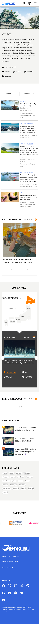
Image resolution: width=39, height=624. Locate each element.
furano (21, 481)
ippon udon (7, 488)
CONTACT (16, 556)
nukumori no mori (32, 186)
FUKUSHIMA (30, 202)
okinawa (22, 485)
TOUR (22, 111)
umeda (24, 488)
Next (28, 268)
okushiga (35, 135)
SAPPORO (28, 377)
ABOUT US (6, 556)
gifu (22, 117)
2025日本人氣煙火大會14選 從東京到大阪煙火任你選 (26, 440)
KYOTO (23, 204)
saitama (6, 477)
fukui (33, 115)
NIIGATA (7, 72)
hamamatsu (24, 186)
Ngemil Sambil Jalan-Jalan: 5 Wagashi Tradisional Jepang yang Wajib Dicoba (28, 197)
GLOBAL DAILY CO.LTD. (11, 562)
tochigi (6, 485)
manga (6, 492)
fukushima (23, 206)
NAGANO (8, 76)
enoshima (6, 481)
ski (29, 137)
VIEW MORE (29, 219)
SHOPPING (24, 160)
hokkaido (21, 477)
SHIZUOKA (30, 72)
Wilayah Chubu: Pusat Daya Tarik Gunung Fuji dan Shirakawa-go (28, 106)
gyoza (35, 184)
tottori (12, 473)
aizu (34, 204)
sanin (27, 481)
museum (16, 488)
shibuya (31, 488)
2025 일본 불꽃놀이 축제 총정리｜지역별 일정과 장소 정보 (26, 429)
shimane (27, 473)
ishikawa (30, 206)
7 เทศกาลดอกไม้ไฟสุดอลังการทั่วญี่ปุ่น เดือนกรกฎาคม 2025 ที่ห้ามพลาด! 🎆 (26, 451)
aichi (30, 115)
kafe (22, 162)
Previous (11, 268)
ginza (14, 481)
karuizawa (26, 162)
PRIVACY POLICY (8, 567)
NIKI (26, 372)
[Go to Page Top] (34, 620)
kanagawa (14, 485)
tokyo (5, 473)
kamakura (30, 477)
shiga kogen (24, 137)
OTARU (9, 377)
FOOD (23, 202)
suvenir (19, 473)
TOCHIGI (29, 204)
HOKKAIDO (11, 372)
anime (13, 477)
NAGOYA (18, 72)
